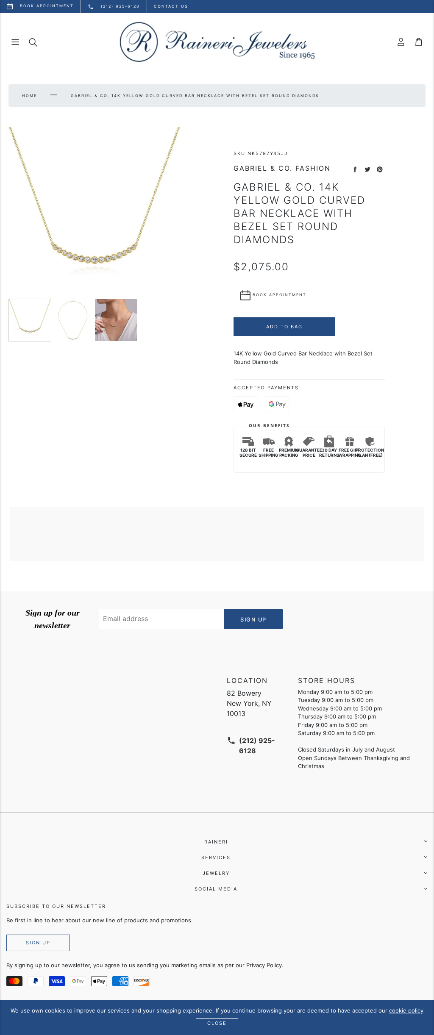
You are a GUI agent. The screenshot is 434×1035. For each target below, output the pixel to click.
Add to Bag (284, 327)
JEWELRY (216, 873)
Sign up (38, 943)
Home (29, 95)
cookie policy (406, 1010)
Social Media (216, 889)
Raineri (216, 842)
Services (216, 857)
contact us (171, 6)
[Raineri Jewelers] (217, 42)
